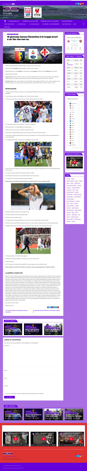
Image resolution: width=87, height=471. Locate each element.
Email (5, 378)
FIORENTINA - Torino (74, 40)
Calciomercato (8, 411)
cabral (72, 183)
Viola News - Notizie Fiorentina (12, 34)
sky (79, 214)
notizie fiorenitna (70, 210)
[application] (16, 439)
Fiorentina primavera (71, 201)
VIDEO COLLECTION (9, 24)
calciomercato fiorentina (71, 185)
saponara (68, 214)
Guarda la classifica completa (77, 147)
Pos (67, 101)
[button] (83, 24)
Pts (81, 101)
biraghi (68, 183)
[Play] (4, 445)
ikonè (68, 203)
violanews (69, 221)
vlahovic (73, 221)
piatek (73, 212)
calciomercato (77, 183)
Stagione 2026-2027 (14, 21)
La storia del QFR (34, 24)
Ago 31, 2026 (8, 418)
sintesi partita (74, 214)
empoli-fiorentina (70, 192)
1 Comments (77, 418)
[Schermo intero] (27, 445)
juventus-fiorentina (70, 205)
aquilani (72, 178)
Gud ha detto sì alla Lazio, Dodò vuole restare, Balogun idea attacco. (52, 332)
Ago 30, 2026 (49, 418)
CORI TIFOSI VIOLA (66, 24)
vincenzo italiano (77, 219)
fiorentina (77, 192)
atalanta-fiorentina (70, 181)
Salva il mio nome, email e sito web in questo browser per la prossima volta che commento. (25, 393)
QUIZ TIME (6, 27)
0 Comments (16, 418)
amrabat (68, 178)
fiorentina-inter (70, 194)
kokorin (77, 205)
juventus (76, 203)
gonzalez (78, 201)
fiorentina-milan (70, 196)
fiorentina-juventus (77, 194)
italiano (71, 203)
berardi (80, 181)
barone (76, 181)
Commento (6, 345)
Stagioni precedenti (67, 21)
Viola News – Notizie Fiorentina (50, 24)
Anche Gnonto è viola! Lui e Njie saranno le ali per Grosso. (13, 331)
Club (70, 101)
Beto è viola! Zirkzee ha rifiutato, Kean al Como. (32, 331)
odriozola (68, 212)
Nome (5, 370)
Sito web (6, 385)
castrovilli (79, 185)
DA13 (75, 24)
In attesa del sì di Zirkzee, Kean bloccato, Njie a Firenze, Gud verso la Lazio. (74, 417)
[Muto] (25, 445)
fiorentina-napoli (77, 196)
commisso (69, 187)
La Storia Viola (21, 24)
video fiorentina (70, 219)
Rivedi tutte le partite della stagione (73, 169)
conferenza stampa (76, 187)
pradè (76, 212)
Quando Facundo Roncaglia (11, 12)
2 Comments (57, 418)
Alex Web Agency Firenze (18, 468)
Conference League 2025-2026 (30, 21)
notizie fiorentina (78, 210)
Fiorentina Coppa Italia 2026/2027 (50, 21)
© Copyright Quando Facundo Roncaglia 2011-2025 (12, 465)
